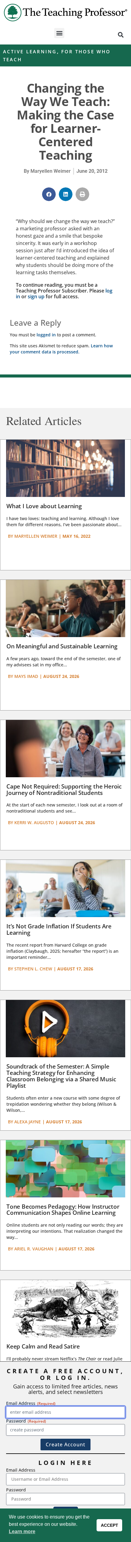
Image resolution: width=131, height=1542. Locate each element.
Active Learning (30, 51)
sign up (36, 296)
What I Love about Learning (44, 506)
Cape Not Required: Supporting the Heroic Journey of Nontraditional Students (64, 789)
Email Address (20, 1470)
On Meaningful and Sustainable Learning (61, 646)
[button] (59, 33)
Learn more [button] (22, 1531)
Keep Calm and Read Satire (43, 1346)
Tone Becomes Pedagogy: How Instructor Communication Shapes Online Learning (62, 1210)
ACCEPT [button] (109, 1525)
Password (16, 1490)
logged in (46, 335)
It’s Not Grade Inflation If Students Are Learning (59, 929)
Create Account (65, 1444)
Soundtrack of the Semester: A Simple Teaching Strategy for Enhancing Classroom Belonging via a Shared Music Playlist (61, 1076)
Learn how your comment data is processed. (61, 349)
